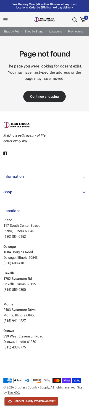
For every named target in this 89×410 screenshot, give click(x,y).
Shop (7, 192)
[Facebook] (8, 153)
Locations (55, 31)
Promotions (75, 31)
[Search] (75, 19)
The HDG (14, 392)
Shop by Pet (11, 31)
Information (13, 176)
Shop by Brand (34, 31)
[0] (82, 19)
